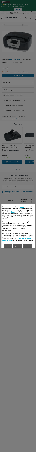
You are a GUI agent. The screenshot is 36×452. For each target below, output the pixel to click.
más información (12, 241)
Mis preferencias (17, 246)
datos (12, 212)
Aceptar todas (8, 246)
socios (22, 207)
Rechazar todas (27, 246)
